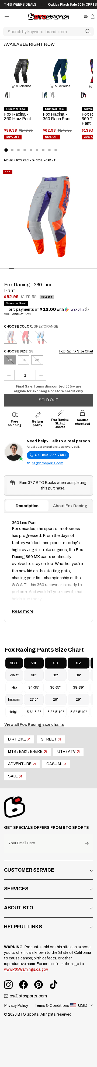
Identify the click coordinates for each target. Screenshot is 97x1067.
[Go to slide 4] (25, 150)
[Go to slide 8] (49, 150)
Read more (22, 611)
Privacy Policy (16, 1006)
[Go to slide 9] (56, 150)
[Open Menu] (6, 16)
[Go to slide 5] (31, 150)
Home (8, 160)
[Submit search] (88, 31)
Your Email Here (21, 843)
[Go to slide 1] (6, 150)
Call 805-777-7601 (50, 455)
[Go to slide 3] (18, 150)
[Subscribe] (87, 843)
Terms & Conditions (51, 1006)
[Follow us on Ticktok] (53, 984)
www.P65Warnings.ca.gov (25, 969)
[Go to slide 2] (12, 150)
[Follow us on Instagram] (8, 984)
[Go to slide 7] (43, 150)
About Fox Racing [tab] (70, 506)
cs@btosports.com (47, 463)
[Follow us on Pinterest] (38, 984)
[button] (49, 309)
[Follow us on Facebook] (23, 984)
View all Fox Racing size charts (34, 725)
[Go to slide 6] (37, 150)
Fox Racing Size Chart (76, 351)
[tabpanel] (48, 567)
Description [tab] (27, 506)
